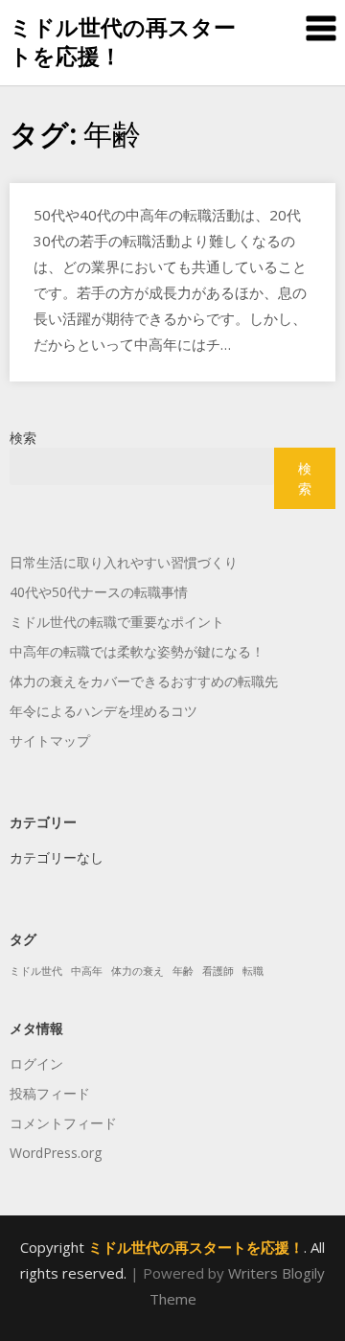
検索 (23, 437)
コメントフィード (63, 1123)
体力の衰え (137, 971)
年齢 (183, 971)
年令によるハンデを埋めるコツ (103, 711)
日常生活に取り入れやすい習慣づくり (124, 562)
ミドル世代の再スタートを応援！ (123, 41)
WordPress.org (56, 1153)
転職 (253, 971)
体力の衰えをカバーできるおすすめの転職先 (144, 681)
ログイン (36, 1063)
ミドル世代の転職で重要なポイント (117, 622)
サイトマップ (50, 740)
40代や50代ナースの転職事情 (99, 592)
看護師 (218, 971)
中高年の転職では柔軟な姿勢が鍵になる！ (137, 651)
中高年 (87, 971)
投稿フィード (50, 1093)
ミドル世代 (36, 971)
